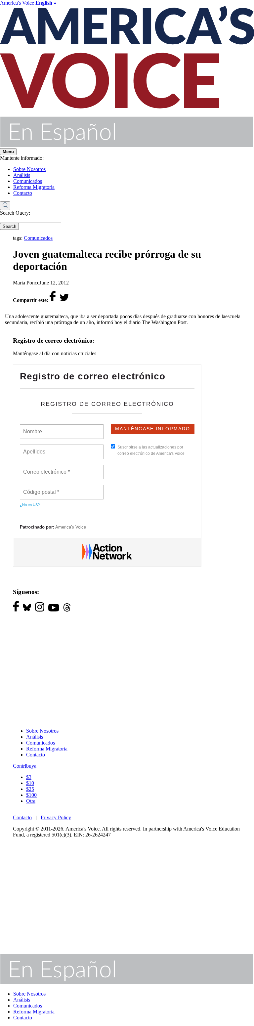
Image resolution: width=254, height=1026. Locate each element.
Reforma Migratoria (34, 187)
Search (9, 226)
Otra (30, 801)
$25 (30, 789)
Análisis (21, 175)
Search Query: (15, 213)
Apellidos (34, 448)
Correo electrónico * (48, 468)
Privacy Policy (56, 817)
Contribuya (24, 766)
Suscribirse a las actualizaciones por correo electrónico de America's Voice (151, 450)
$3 (28, 777)
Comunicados (27, 181)
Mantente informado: (22, 158)
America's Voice (28, 3)
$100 (31, 795)
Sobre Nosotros (29, 169)
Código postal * (41, 488)
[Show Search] (5, 205)
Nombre (32, 428)
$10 (30, 783)
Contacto (22, 193)
